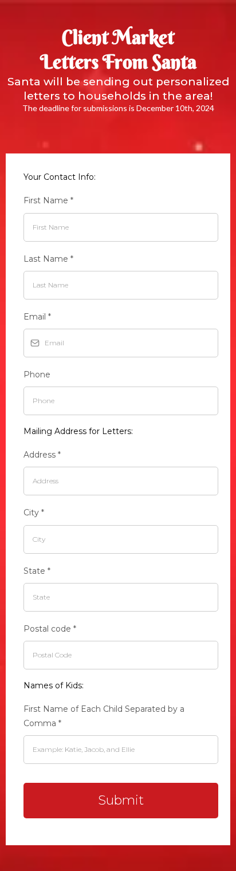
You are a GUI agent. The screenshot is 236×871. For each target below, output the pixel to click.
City (33, 512)
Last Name (48, 259)
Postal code (49, 629)
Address (42, 455)
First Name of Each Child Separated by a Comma (103, 716)
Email (37, 317)
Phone (36, 374)
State (36, 571)
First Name (48, 200)
